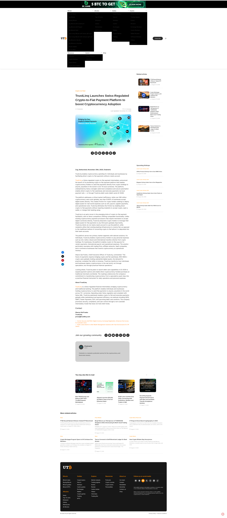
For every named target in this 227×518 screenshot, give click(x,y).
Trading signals (95, 482)
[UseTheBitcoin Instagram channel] (150, 480)
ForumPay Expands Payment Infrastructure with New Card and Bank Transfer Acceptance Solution (147, 399)
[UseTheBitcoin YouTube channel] (143, 480)
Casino (115, 23)
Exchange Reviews (136, 27)
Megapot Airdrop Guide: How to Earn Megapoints (149, 182)
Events (133, 20)
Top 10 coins (66, 497)
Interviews (134, 43)
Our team (122, 480)
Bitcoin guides (67, 484)
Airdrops (115, 20)
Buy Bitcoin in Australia (75, 43)
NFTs (114, 40)
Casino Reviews (135, 30)
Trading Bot (94, 496)
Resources (71, 53)
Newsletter (123, 484)
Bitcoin (70, 11)
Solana (97, 23)
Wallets (115, 30)
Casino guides (81, 487)
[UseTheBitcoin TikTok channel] (157, 480)
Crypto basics (81, 480)
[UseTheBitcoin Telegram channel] (139, 480)
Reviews (133, 23)
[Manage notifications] (222, 514)
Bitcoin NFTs (72, 50)
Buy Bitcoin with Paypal (75, 27)
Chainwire (80, 109)
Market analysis (95, 480)
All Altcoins (98, 30)
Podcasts (71, 56)
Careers (122, 482)
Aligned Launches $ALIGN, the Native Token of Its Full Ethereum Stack (105, 399)
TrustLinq (78, 180)
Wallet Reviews (135, 33)
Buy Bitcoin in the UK (74, 40)
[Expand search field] (166, 38)
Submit (87, 53)
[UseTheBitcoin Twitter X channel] (146, 480)
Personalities (109, 487)
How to (115, 17)
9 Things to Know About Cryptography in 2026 (143, 421)
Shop (104, 53)
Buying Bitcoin (72, 20)
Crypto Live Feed (80, 91)
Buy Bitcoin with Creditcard (76, 23)
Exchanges (116, 27)
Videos (133, 40)
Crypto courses (109, 482)
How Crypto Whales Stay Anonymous (140, 439)
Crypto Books (72, 62)
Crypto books (109, 484)
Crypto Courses (73, 59)
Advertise (89, 59)
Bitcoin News (72, 14)
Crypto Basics (117, 14)
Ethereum (98, 20)
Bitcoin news (66, 480)
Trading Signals (135, 17)
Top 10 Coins (99, 17)
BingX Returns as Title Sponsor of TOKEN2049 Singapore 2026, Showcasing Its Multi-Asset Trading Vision (155, 111)
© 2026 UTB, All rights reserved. (68, 513)
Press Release (90, 56)
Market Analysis (135, 14)
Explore (132, 11)
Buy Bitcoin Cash (73, 30)
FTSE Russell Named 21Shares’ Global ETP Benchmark (155, 81)
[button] (93, 11)
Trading (115, 37)
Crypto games (81, 494)
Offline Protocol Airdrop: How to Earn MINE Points (149, 171)
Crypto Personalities (74, 66)
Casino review (95, 489)
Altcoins (96, 11)
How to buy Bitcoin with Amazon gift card (80, 37)
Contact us (123, 489)
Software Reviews (136, 37)
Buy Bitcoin (71, 17)
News (97, 14)
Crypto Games (117, 33)
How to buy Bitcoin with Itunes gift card (80, 33)
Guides (114, 11)
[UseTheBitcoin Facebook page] (135, 480)
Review (93, 487)
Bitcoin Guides (72, 46)
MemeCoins (98, 27)
